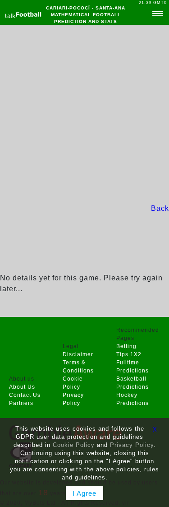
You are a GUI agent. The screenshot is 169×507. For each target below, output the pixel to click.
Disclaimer (78, 354)
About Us (22, 387)
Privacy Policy (132, 445)
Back (160, 208)
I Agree (84, 493)
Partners (21, 403)
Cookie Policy (74, 445)
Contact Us (25, 395)
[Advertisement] (84, 114)
